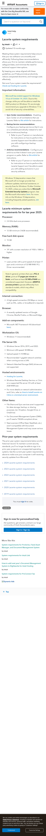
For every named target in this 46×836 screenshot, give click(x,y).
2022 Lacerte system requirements (19, 475)
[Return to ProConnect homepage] (17, 3)
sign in (23, 501)
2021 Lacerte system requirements (19, 481)
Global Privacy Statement (11, 819)
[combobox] (23, 21)
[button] (3, 3)
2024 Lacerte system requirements (19, 463)
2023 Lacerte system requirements (19, 469)
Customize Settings (34, 830)
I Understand (11, 830)
